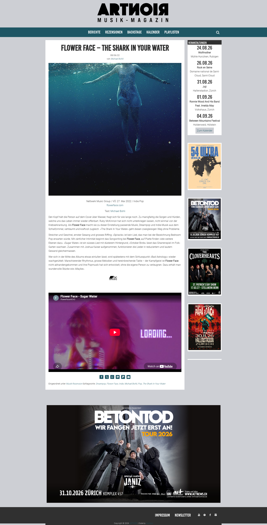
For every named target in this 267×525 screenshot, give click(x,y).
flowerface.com (115, 205)
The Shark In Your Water (154, 383)
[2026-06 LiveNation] (204, 188)
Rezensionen (114, 32)
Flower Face (112, 383)
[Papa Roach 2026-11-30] (204, 349)
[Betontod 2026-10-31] (204, 238)
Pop (140, 383)
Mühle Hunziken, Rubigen (204, 51)
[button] (101, 377)
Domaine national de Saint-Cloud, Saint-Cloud (204, 68)
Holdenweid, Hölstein (204, 120)
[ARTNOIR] (133, 23)
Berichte (94, 32)
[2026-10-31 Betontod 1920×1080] (133, 501)
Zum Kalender (204, 130)
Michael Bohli (117, 211)
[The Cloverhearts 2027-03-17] (204, 293)
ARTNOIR (133, 523)
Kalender (153, 32)
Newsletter (183, 515)
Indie (121, 383)
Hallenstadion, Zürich (204, 85)
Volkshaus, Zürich (205, 103)
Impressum (162, 515)
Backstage (134, 32)
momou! (149, 523)
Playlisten (171, 32)
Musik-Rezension (74, 383)
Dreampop (101, 383)
